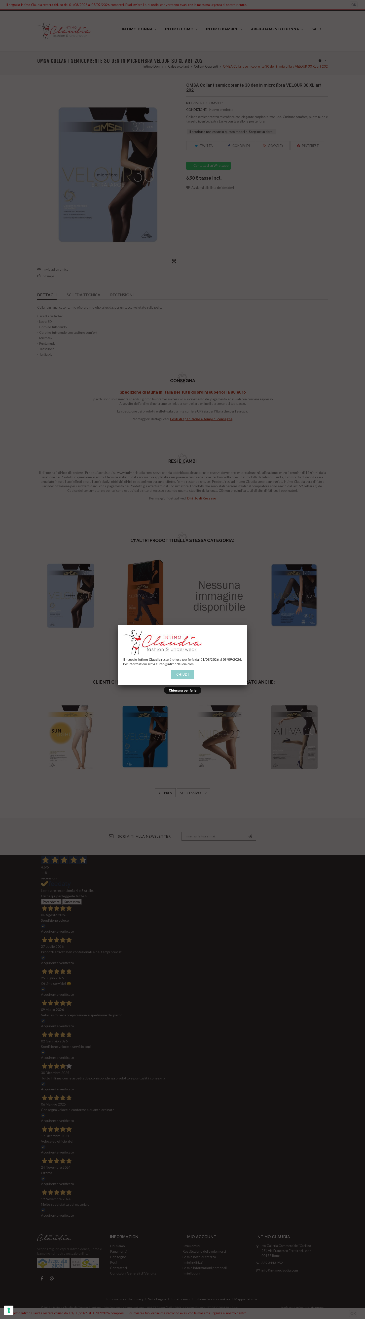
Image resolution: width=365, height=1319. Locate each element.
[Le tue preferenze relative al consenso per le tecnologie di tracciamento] (8, 1310)
